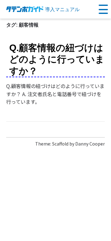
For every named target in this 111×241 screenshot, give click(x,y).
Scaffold (60, 144)
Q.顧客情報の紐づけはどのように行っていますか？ (57, 59)
